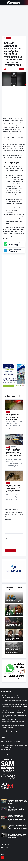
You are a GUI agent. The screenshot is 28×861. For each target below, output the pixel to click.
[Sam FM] (14, 765)
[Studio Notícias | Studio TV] (13, 2)
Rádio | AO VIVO (5, 844)
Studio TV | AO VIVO (5, 847)
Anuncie (3, 852)
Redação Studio (10, 68)
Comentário (8, 519)
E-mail (6, 538)
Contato (2, 854)
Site (6, 544)
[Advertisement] (14, 20)
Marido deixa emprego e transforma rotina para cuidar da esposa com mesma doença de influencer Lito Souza (14, 721)
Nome (6, 532)
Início (4, 37)
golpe (7, 390)
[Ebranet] (14, 777)
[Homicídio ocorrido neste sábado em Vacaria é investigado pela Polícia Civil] (14, 405)
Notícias (8, 37)
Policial (12, 390)
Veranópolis (19, 390)
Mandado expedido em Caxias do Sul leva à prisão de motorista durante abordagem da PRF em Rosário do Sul (14, 452)
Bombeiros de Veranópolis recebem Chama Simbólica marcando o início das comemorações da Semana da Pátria (14, 706)
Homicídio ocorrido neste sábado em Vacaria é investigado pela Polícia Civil (13, 416)
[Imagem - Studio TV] (14, 671)
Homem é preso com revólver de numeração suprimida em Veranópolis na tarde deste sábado (13, 488)
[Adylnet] (14, 786)
